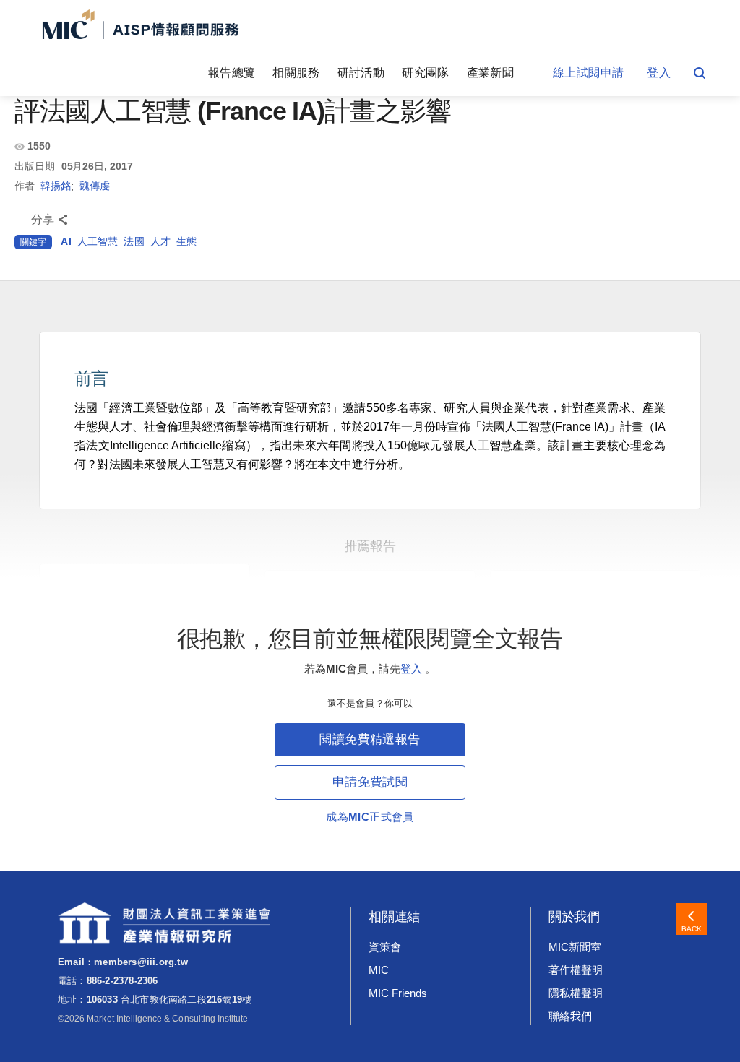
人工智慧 (98, 241)
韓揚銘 (55, 185)
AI (66, 241)
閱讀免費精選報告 (369, 739)
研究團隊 (425, 72)
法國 (134, 241)
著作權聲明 (575, 970)
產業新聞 (490, 72)
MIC (379, 970)
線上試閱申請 (588, 72)
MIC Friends (397, 993)
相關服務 (295, 72)
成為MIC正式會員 (369, 817)
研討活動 (360, 72)
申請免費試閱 (370, 782)
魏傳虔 (94, 185)
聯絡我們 (570, 1016)
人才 (160, 241)
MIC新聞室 (574, 947)
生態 (186, 241)
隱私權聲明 (575, 993)
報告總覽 (231, 72)
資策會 (385, 947)
